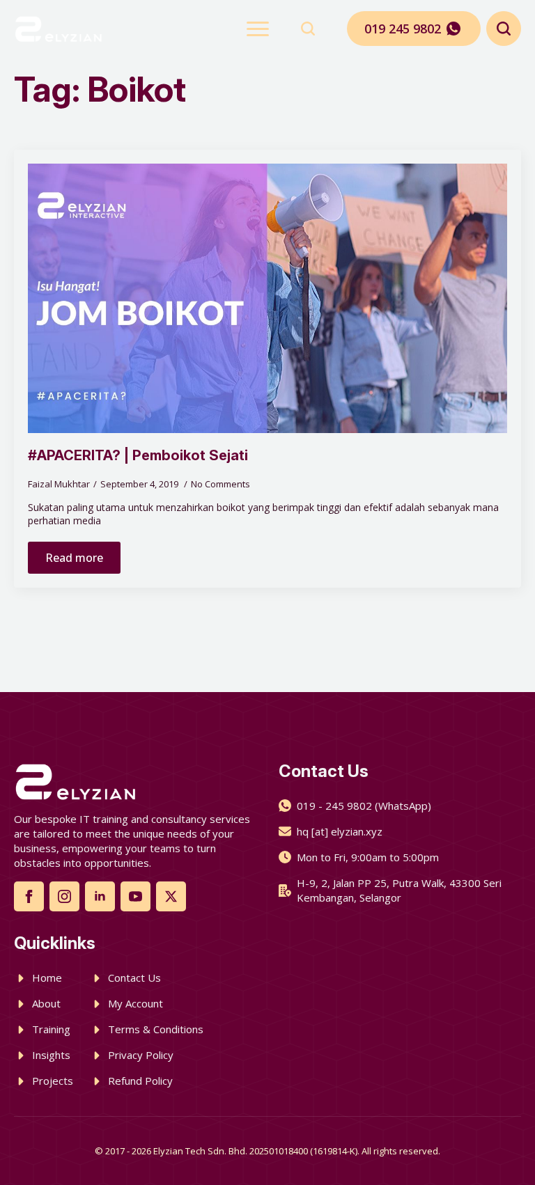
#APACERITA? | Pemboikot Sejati (138, 455)
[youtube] (135, 896)
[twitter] (171, 896)
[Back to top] (500, 1150)
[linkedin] (100, 896)
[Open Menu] (258, 28)
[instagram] (64, 896)
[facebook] (29, 896)
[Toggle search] (308, 28)
